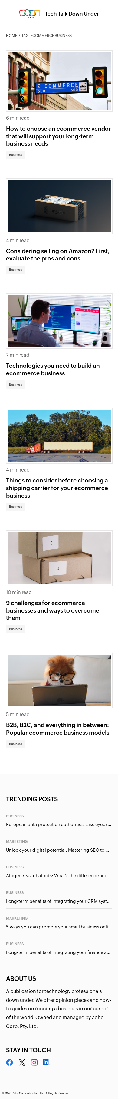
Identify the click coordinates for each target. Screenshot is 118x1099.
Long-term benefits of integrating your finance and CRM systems (59, 952)
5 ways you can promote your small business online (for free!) (59, 926)
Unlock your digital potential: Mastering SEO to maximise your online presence (59, 850)
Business (15, 155)
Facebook (9, 1062)
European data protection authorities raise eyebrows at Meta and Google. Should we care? (59, 824)
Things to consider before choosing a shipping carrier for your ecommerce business (57, 488)
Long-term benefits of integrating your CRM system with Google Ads (59, 901)
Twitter (22, 1062)
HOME (11, 36)
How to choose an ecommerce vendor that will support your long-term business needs (58, 136)
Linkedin (46, 1062)
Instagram (34, 1062)
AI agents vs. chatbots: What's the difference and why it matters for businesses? (59, 875)
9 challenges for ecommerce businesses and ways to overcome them (52, 610)
